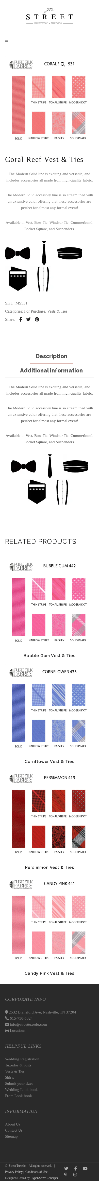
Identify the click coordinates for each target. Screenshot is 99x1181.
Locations (17, 1031)
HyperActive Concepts (44, 1178)
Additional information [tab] (51, 370)
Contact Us (14, 1130)
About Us (12, 1124)
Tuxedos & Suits (18, 1065)
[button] (63, 64)
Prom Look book (18, 1096)
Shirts (9, 1077)
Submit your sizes (19, 1083)
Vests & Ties (57, 311)
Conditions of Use (36, 1172)
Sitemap (11, 1136)
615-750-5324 (21, 1018)
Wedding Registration (22, 1059)
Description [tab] (51, 356)
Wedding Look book (21, 1090)
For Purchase (34, 311)
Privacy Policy (14, 1172)
